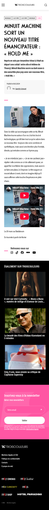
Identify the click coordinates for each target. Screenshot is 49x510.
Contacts (5, 463)
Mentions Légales (11, 503)
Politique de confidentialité (11, 459)
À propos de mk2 (7, 466)
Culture (16, 18)
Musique (8, 18)
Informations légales (32, 429)
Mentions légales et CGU (10, 455)
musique (32, 18)
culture (24, 18)
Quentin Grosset (20, 89)
